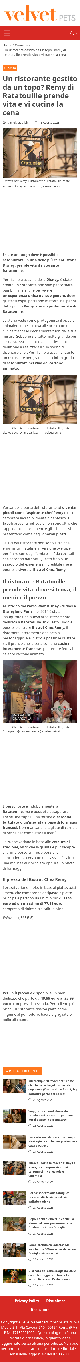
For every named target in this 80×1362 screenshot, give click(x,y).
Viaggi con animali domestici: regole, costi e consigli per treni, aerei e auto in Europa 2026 (51, 1115)
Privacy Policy (27, 1300)
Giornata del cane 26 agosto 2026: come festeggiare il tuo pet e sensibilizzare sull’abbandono (52, 1275)
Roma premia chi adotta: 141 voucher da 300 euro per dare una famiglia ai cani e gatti (52, 1249)
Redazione (40, 1309)
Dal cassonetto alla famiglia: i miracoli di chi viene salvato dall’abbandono (49, 1197)
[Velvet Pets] (40, 12)
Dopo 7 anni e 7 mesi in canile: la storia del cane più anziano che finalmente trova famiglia (51, 1223)
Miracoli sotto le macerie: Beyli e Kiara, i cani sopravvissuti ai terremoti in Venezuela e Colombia (52, 1169)
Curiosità (10, 68)
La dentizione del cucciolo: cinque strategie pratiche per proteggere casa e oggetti (52, 1141)
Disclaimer (55, 1300)
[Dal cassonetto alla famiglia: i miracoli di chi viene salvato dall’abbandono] (14, 1198)
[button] (73, 33)
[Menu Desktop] (7, 33)
